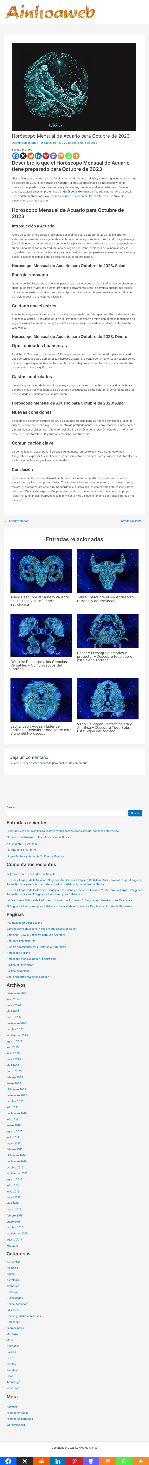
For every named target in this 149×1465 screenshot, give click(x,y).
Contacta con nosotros (21, 940)
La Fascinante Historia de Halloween (109, 906)
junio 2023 (13, 1053)
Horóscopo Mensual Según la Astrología (31, 958)
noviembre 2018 (17, 1113)
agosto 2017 (14, 1131)
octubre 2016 (15, 1167)
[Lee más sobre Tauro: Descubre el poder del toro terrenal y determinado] (108, 570)
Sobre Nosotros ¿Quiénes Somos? (28, 976)
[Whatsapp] (68, 155)
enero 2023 (14, 1083)
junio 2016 (13, 1191)
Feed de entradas (17, 1412)
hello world (13, 874)
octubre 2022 (15, 1101)
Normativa (13, 1345)
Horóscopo (13, 1321)
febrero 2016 (15, 1215)
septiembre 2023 (17, 1035)
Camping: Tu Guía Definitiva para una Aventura (36, 934)
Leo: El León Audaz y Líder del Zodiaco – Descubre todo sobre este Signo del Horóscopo (41, 729)
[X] (23, 155)
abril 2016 (13, 1203)
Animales (12, 1267)
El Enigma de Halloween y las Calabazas (57, 894)
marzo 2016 (14, 1209)
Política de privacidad (20, 964)
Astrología (13, 1279)
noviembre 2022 (17, 1095)
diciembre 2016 (16, 1155)
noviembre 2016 (17, 1161)
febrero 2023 (15, 1077)
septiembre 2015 (17, 1233)
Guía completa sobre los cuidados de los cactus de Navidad (69, 884)
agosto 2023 (15, 1041)
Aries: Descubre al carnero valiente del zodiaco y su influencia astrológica (39, 600)
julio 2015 (12, 1245)
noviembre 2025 (17, 993)
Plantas (11, 1364)
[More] (76, 155)
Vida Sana (13, 1388)
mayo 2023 (14, 1059)
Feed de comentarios (20, 1418)
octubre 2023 (15, 1029)
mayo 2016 (14, 1197)
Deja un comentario (24, 142)
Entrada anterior (16, 521)
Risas (10, 1376)
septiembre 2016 (17, 1173)
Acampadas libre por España (24, 922)
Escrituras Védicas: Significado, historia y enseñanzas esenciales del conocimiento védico (63, 830)
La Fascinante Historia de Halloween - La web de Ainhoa (42, 900)
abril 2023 (13, 1065)
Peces (10, 1358)
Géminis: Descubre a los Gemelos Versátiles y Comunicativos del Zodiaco (38, 665)
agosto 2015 (14, 1239)
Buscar (11, 807)
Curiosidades (15, 1297)
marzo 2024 (14, 1017)
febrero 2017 (15, 1149)
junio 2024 (13, 999)
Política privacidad (18, 970)
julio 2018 (12, 1119)
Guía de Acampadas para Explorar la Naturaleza (36, 946)
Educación (13, 1310)
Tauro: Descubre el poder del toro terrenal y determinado (105, 599)
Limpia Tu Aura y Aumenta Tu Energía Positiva (35, 856)
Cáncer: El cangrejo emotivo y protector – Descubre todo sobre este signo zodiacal (104, 656)
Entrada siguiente (132, 521)
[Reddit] (30, 155)
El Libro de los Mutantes (21, 849)
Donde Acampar (17, 1303)
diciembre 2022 (16, 1089)
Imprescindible (16, 1328)
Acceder (12, 1406)
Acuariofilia (13, 1262)
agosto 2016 (14, 1179)
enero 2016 (14, 1221)
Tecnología (13, 1382)
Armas (11, 1273)
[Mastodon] (53, 155)
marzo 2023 (14, 1071)
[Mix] (61, 155)
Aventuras (13, 1286)
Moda (10, 1340)
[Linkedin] (38, 155)
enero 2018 (14, 1125)
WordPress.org (16, 1424)
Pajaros (11, 1352)
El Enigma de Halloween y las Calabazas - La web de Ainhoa (44, 906)
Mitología (12, 1334)
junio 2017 (13, 1137)
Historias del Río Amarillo (22, 843)
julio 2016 (12, 1185)
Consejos (12, 1292)
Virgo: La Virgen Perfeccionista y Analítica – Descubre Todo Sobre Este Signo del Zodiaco (104, 727)
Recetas (12, 1370)
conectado (44, 763)
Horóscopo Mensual (76, 191)
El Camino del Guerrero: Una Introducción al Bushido (39, 837)
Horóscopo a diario (18, 952)
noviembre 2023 (17, 1023)
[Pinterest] (45, 155)
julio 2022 (13, 1107)
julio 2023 (13, 1047)
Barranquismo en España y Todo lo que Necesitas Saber (42, 928)
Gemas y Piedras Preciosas (24, 1316)
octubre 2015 (15, 1227)
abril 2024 (13, 1011)
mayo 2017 (13, 1143)
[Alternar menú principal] (141, 12)
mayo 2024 (14, 1005)
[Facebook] (15, 155)
